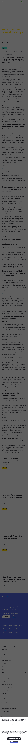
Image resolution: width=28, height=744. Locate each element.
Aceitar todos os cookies (14, 738)
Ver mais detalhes (14, 741)
